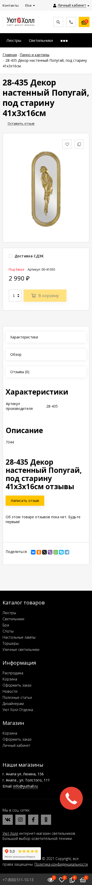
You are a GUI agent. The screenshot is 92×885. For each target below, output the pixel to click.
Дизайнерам (13, 703)
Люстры (9, 612)
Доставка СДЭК (29, 256)
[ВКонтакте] (33, 552)
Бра (6, 625)
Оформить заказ (17, 685)
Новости (10, 691)
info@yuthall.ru (25, 786)
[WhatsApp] (55, 552)
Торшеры (11, 643)
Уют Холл (10, 833)
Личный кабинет (16, 745)
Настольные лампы (19, 637)
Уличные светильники (21, 649)
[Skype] (61, 552)
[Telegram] (67, 552)
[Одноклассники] (39, 552)
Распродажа (13, 673)
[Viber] (50, 552)
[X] (44, 552)
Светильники (13, 618)
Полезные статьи (17, 697)
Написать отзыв (25, 500)
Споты (8, 631)
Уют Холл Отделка (18, 709)
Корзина (10, 679)
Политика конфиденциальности (61, 864)
